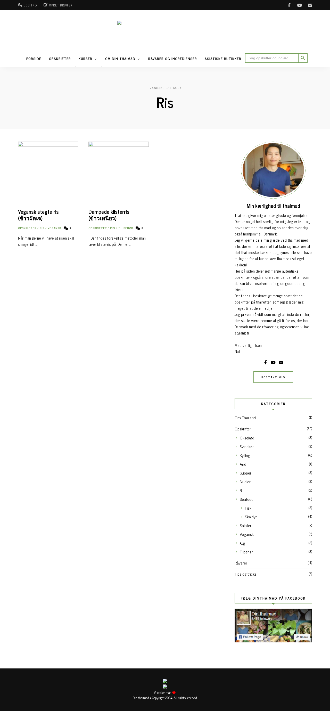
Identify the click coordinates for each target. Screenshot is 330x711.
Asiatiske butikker (223, 58)
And (243, 464)
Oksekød (247, 437)
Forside (33, 58)
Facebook (289, 5)
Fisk (248, 507)
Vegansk (54, 228)
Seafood (246, 499)
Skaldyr (251, 516)
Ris (42, 228)
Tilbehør (125, 228)
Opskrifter (60, 58)
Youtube (299, 5)
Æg (242, 543)
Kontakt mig (273, 377)
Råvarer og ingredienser (172, 58)
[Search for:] (271, 58)
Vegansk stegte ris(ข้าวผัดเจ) (38, 214)
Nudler (245, 481)
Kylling (245, 455)
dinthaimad (310, 5)
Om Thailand (245, 417)
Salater (245, 525)
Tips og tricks (246, 573)
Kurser (85, 58)
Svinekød (247, 446)
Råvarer (241, 562)
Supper (245, 472)
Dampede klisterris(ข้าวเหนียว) (108, 214)
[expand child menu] (75, 66)
